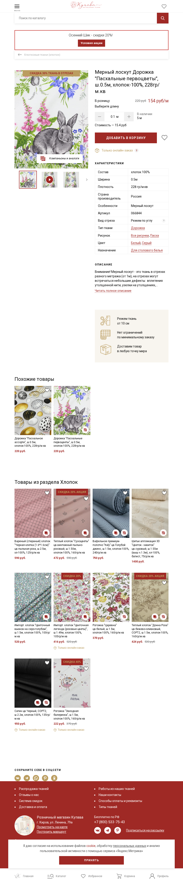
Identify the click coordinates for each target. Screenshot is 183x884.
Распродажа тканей (34, 789)
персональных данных (129, 846)
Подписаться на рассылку (145, 830)
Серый (147, 243)
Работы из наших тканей (117, 789)
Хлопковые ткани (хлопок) (42, 54)
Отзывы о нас (29, 795)
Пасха (154, 235)
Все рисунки (140, 235)
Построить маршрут (51, 831)
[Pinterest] (45, 778)
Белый (136, 243)
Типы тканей (108, 807)
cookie (91, 846)
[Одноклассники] (54, 778)
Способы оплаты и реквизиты (120, 801)
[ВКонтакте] (17, 778)
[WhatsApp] (36, 778)
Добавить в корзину (126, 138)
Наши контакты (110, 795)
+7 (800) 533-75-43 (109, 822)
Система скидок (30, 801)
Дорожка (138, 228)
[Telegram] (26, 778)
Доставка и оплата (33, 807)
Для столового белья (147, 250)
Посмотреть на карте (52, 827)
